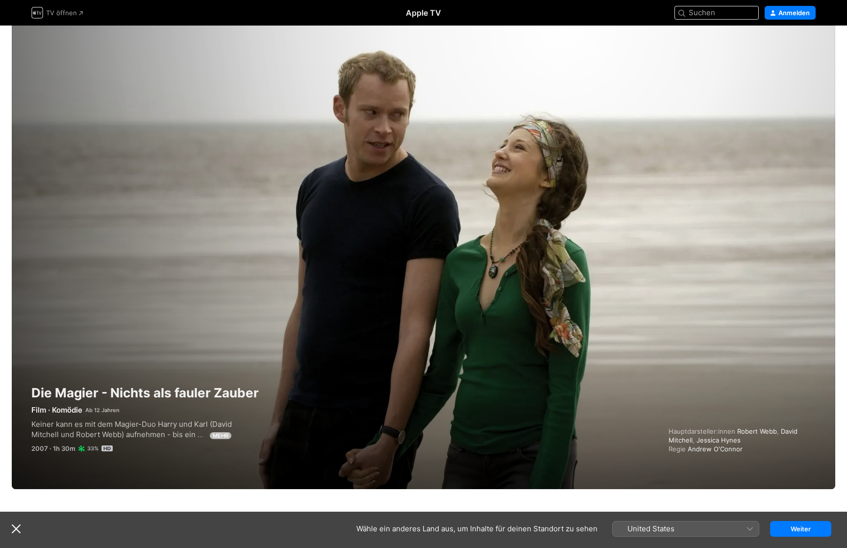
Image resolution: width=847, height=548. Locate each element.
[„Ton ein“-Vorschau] (809, 44)
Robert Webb (757, 431)
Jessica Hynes (719, 440)
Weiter (801, 529)
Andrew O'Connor (715, 449)
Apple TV (423, 13)
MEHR (220, 435)
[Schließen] (16, 528)
